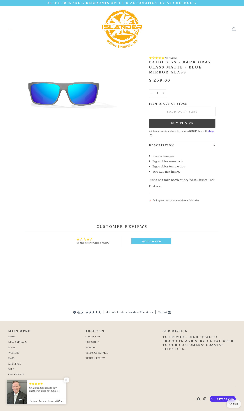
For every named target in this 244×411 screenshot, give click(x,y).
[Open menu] (13, 29)
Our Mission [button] (175, 331)
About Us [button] (94, 331)
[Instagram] (204, 398)
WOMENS (13, 353)
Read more (155, 186)
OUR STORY (92, 342)
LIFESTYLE (14, 364)
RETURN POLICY (95, 358)
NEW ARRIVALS (17, 342)
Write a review (151, 241)
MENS (11, 348)
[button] (156, 58)
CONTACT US (92, 337)
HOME (11, 337)
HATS (11, 358)
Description (161, 145)
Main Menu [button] (19, 331)
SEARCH (90, 348)
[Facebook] (198, 398)
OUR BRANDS (16, 375)
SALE (11, 369)
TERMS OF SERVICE (96, 353)
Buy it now (182, 123)
